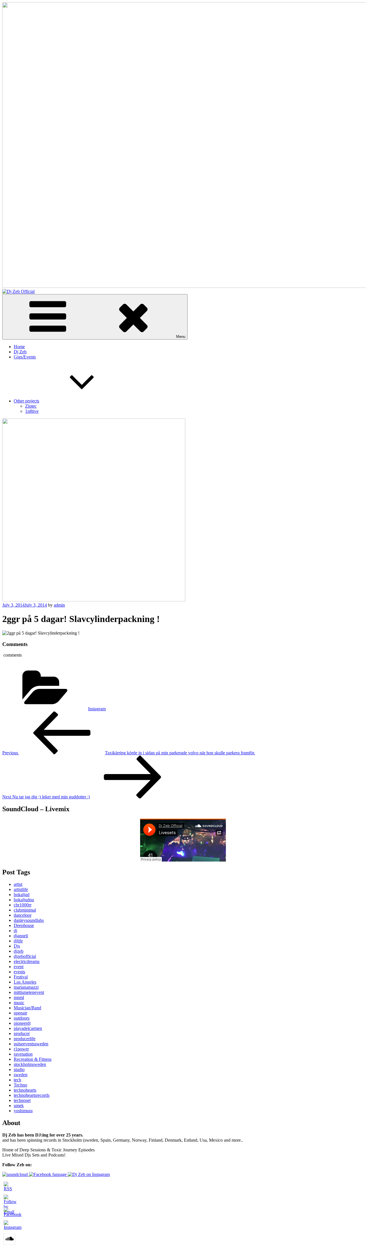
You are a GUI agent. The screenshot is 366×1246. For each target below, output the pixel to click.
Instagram (97, 708)
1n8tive (32, 411)
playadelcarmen (28, 1028)
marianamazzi (26, 987)
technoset (22, 1100)
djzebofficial (25, 956)
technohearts (25, 1090)
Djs (17, 946)
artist (18, 884)
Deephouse (24, 925)
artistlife (21, 889)
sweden (20, 1074)
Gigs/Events (25, 356)
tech (17, 1079)
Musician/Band (27, 1007)
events (19, 971)
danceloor (22, 915)
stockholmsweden (30, 1064)
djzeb (18, 951)
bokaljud (21, 894)
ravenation (23, 1054)
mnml (19, 997)
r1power (21, 1048)
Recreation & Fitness (32, 1059)
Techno (20, 1084)
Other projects (26, 400)
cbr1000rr (22, 904)
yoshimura (23, 1110)
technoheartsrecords (31, 1095)
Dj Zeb (20, 351)
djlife (18, 940)
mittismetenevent (29, 992)
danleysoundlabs (29, 920)
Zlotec (31, 406)
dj (15, 930)
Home (19, 346)
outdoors (21, 1018)
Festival (21, 976)
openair (20, 1012)
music (19, 1002)
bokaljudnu (24, 899)
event (18, 966)
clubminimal (25, 910)
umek (19, 1105)
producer (22, 1033)
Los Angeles (25, 982)
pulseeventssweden (31, 1043)
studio (19, 1069)
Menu (180, 336)
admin (59, 605)
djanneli (21, 935)
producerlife (24, 1038)
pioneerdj (22, 1023)
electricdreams (26, 961)
